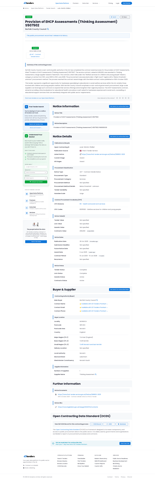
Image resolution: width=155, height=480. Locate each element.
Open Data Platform (62, 3)
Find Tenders (82, 461)
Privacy (123, 477)
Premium (75, 3)
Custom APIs (99, 466)
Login (117, 3)
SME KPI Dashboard (100, 461)
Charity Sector (117, 466)
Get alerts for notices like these (119, 106)
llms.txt (130, 477)
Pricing (111, 3)
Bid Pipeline (81, 463)
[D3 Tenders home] (28, 3)
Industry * (28, 170)
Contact (110, 477)
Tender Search (50, 8)
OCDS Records (61, 466)
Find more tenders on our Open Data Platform (39, 98)
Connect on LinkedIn (31, 465)
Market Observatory (101, 458)
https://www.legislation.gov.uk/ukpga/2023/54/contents (78, 407)
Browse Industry (62, 461)
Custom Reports (100, 463)
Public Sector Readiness (120, 458)
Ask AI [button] (114, 17)
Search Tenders (62, 458)
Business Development (120, 461)
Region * (27, 175)
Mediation (116, 468)
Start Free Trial (125, 443)
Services (95, 3)
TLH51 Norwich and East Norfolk (91, 344)
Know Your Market (83, 466)
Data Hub (85, 3)
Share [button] (125, 17)
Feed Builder (81, 458)
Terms (117, 477)
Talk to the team (36, 241)
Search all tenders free (36, 124)
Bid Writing (116, 463)
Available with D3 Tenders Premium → (94, 304)
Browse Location (62, 463)
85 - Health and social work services (92, 204)
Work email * (29, 164)
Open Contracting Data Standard (68, 430)
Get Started (126, 3)
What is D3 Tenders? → (36, 127)
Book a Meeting (30, 468)
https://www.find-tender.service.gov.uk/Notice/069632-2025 (103, 154)
